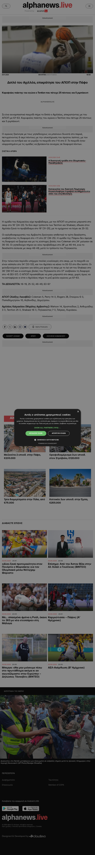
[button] (47, 428)
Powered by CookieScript (47, 443)
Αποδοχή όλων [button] (36, 433)
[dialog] (47, 427)
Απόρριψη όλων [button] (59, 433)
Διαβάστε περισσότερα (68, 423)
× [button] (78, 412)
